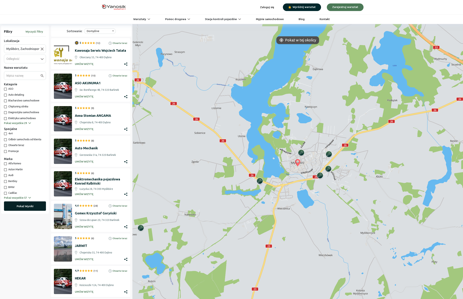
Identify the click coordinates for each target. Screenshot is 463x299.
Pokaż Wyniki (25, 206)
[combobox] (23, 48)
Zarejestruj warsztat (345, 6)
